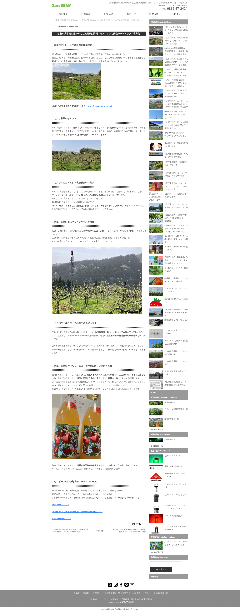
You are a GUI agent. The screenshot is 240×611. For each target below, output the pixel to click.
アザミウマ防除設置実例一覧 (176, 409)
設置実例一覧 (169, 402)
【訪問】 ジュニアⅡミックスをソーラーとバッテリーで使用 (176, 207)
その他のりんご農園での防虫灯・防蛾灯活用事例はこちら (77, 512)
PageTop (99, 531)
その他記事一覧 (157, 429)
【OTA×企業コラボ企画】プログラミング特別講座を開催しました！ (176, 30)
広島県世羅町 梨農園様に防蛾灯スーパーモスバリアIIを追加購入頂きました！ (176, 260)
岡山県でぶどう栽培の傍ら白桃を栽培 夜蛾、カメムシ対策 (176, 239)
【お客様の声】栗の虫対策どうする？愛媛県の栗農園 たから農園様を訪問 (176, 93)
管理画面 (154, 577)
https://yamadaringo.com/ (100, 106)
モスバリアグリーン (172, 456)
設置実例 (86, 14)
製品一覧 (131, 14)
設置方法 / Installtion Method (163, 537)
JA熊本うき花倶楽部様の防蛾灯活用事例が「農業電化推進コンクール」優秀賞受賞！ (70, 531)
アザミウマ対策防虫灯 (173, 516)
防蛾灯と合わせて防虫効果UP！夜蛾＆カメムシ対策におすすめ (175, 114)
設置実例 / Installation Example (164, 397)
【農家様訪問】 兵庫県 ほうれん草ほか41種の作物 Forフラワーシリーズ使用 (176, 228)
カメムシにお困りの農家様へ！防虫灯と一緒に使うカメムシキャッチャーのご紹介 (128, 531)
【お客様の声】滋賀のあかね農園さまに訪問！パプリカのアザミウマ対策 (176, 41)
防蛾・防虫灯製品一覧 (173, 466)
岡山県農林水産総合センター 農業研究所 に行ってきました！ (177, 312)
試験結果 (108, 14)
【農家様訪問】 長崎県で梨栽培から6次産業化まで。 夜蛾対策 (175, 218)
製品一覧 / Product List (160, 451)
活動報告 (63, 14)
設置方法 (153, 14)
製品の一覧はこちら (60, 504)
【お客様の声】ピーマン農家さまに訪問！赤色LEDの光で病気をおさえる (176, 125)
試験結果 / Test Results (160, 434)
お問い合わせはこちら (61, 518)
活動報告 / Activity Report (69, 20)
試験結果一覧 (169, 439)
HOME (57, 20)
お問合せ (176, 14)
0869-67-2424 (177, 8)
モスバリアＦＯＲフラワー (175, 495)
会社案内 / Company (159, 557)
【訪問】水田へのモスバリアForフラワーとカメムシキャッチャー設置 (176, 186)
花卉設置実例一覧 (171, 419)
